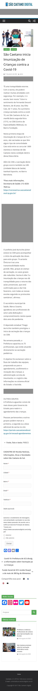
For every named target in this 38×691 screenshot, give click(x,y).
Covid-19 (6, 49)
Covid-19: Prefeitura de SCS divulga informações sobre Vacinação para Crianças (18, 561)
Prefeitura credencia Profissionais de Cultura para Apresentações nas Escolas (25, 633)
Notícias (13, 49)
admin (21, 74)
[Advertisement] (21, 78)
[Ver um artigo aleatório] (34, 20)
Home (19, 674)
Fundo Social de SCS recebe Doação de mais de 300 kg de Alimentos (16, 571)
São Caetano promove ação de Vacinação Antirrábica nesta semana (24, 648)
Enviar (9, 543)
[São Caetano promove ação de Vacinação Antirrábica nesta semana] (9, 647)
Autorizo (8, 535)
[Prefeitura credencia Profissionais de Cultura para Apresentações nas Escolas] (9, 631)
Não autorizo (10, 538)
